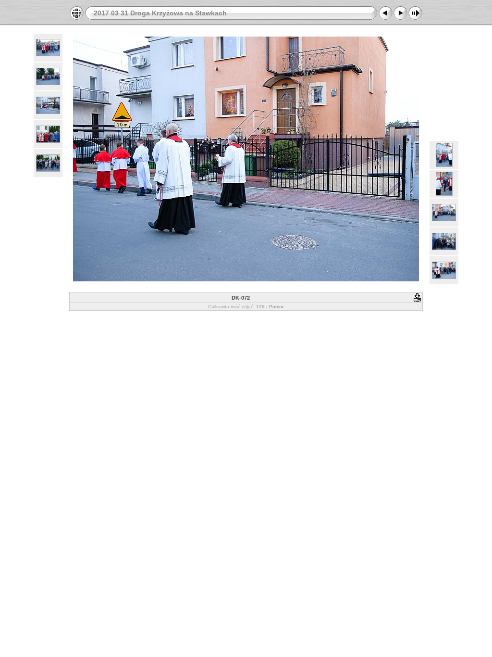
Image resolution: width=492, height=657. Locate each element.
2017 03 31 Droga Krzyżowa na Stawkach (160, 13)
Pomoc (276, 306)
